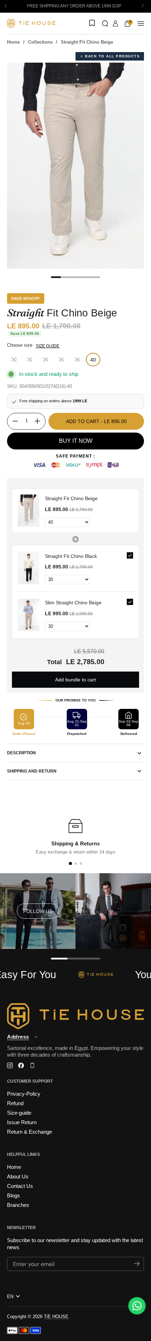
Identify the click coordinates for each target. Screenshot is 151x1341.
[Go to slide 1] (70, 863)
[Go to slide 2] (75, 863)
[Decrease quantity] (12, 421)
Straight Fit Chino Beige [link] (71, 498)
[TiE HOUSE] (31, 23)
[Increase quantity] (40, 421)
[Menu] (141, 23)
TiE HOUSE (56, 1316)
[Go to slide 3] (81, 863)
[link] (28, 511)
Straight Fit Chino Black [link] (71, 556)
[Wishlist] (91, 23)
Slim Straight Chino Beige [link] (73, 602)
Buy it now (75, 441)
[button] (105, 23)
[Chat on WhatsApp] (137, 1305)
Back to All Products (112, 56)
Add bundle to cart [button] (75, 679)
